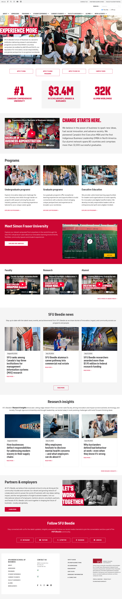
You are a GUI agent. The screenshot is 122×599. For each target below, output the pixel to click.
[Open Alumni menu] (92, 13)
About (5, 14)
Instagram (27, 540)
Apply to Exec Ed (74, 71)
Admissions (15, 14)
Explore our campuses (16, 243)
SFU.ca (113, 10)
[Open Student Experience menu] (48, 13)
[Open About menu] (9, 13)
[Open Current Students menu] (65, 13)
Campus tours (100, 71)
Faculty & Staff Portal (113, 2)
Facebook (82, 540)
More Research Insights (108, 471)
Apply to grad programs (47, 72)
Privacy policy (107, 579)
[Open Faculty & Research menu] (83, 13)
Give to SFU (71, 571)
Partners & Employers (97, 2)
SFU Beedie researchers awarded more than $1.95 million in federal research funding (96, 362)
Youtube (46, 540)
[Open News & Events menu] (106, 13)
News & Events (100, 14)
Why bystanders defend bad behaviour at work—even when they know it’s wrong (95, 449)
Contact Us (83, 2)
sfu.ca (3, 2)
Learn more (12, 509)
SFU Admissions (72, 565)
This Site (105, 10)
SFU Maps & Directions (74, 562)
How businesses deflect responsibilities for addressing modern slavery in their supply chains (19, 450)
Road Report (72, 568)
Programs (25, 14)
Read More (10, 376)
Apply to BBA (21, 71)
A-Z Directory (72, 577)
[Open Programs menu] (30, 13)
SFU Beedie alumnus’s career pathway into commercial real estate (57, 360)
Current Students (57, 14)
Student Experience (40, 14)
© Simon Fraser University (99, 581)
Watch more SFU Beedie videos (106, 298)
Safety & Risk (72, 559)
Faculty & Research (75, 14)
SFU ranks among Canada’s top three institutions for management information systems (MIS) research (17, 365)
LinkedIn (100, 540)
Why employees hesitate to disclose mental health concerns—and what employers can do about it (57, 450)
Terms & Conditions (98, 579)
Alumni (88, 14)
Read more (61, 388)
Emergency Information (75, 574)
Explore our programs (12, 210)
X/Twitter (63, 540)
